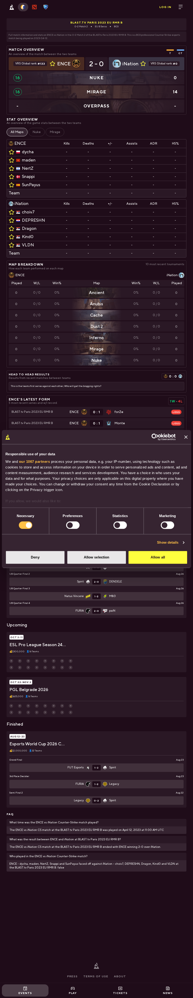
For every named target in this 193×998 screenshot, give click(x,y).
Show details (167, 542)
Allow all (158, 557)
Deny (35, 557)
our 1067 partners (34, 462)
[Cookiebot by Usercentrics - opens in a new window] (155, 436)
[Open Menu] (180, 7)
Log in (165, 7)
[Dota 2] (34, 7)
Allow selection (96, 557)
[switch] (73, 525)
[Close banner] (186, 437)
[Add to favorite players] (11, 152)
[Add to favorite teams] (52, 64)
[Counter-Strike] (23, 7)
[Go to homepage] (12, 7)
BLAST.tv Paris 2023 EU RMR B (96, 22)
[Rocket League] (45, 7)
